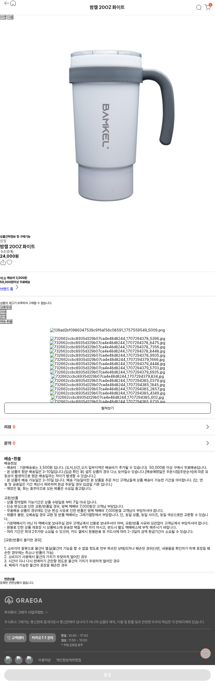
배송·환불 (6, 321)
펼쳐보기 (107, 408)
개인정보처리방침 (68, 660)
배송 (3, 278)
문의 (3, 317)
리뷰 (3, 312)
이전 (3, 17)
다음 (10, 17)
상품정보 (6, 307)
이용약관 (44, 660)
